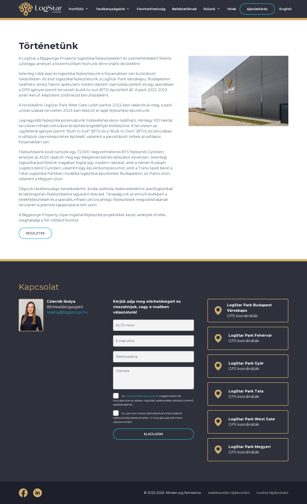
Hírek (231, 9)
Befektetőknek (184, 9)
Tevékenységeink (110, 9)
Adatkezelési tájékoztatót (142, 395)
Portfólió (76, 9)
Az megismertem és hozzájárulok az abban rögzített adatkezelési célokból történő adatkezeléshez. (153, 400)
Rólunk (209, 9)
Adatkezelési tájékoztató (229, 493)
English (285, 9)
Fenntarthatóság (151, 9)
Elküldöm (153, 434)
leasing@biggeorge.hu (67, 312)
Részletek (35, 233)
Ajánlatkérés (257, 9)
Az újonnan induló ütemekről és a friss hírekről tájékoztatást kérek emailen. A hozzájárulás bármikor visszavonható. (147, 417)
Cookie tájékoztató (272, 493)
